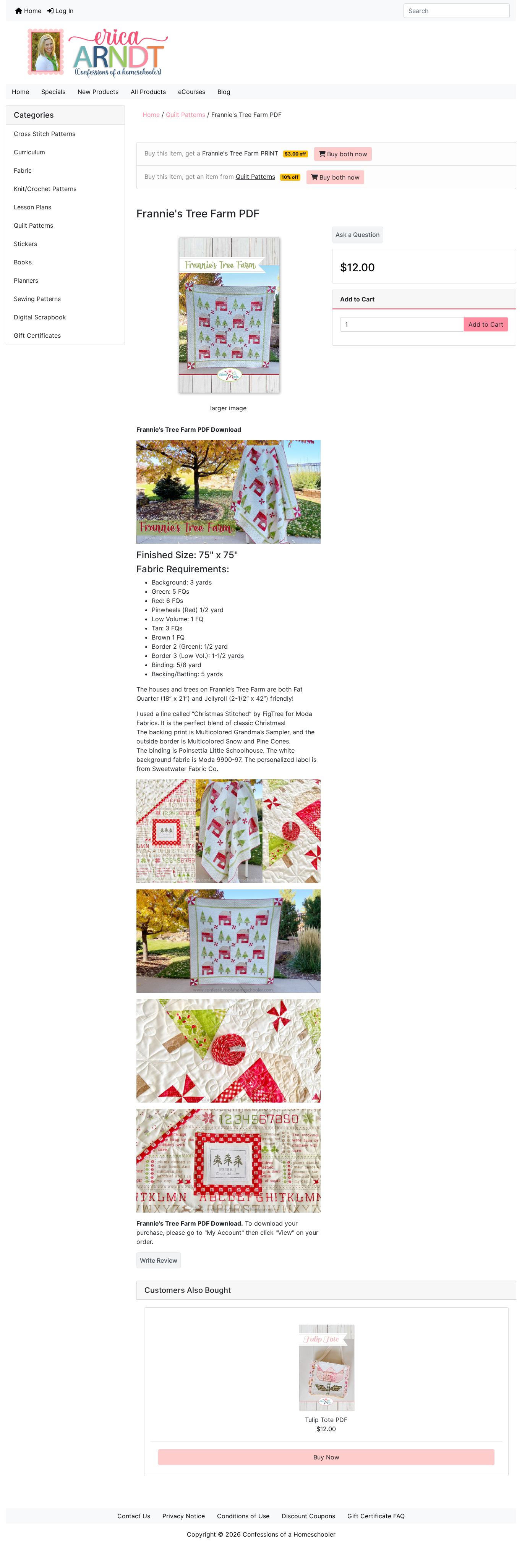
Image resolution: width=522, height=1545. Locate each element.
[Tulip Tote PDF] (326, 1367)
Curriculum (30, 152)
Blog (223, 92)
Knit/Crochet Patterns (45, 189)
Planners (26, 280)
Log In (63, 11)
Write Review (158, 1260)
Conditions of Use (243, 1516)
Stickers (25, 244)
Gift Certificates (37, 335)
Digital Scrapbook (41, 317)
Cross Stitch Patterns (44, 134)
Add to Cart (486, 324)
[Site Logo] (261, 53)
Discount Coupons (308, 1516)
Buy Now (326, 1457)
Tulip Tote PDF (326, 1420)
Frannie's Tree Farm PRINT (240, 153)
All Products (148, 92)
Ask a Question (358, 234)
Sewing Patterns (37, 299)
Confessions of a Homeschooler (289, 1534)
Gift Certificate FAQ (376, 1516)
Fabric (23, 170)
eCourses (191, 92)
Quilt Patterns (185, 114)
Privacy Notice (183, 1516)
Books (23, 262)
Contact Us (133, 1516)
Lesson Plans (32, 207)
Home (31, 11)
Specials (53, 92)
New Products (98, 92)
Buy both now (347, 154)
